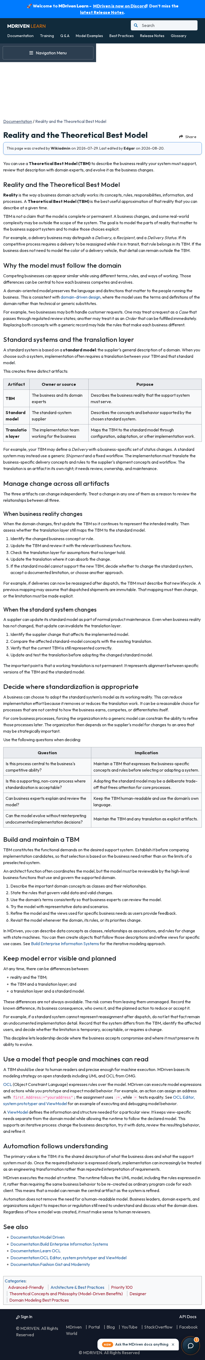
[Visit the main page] (26, 25)
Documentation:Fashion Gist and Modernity (50, 1264)
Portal (94, 1327)
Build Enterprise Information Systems (65, 943)
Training (47, 35)
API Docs (187, 1316)
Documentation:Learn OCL (35, 1250)
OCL (7, 1084)
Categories (15, 1280)
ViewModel (17, 1112)
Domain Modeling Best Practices (39, 1300)
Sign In (26, 1316)
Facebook (188, 1327)
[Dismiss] (173, 1344)
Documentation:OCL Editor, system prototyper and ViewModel (68, 1257)
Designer (137, 1293)
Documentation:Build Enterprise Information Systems (59, 1244)
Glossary (178, 35)
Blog (111, 1327)
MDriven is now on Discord (120, 6)
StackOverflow (158, 1327)
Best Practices (121, 35)
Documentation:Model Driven (37, 1237)
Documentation (20, 35)
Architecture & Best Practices (77, 1287)
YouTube (129, 1327)
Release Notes (152, 35)
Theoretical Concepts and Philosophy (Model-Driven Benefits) (66, 1293)
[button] (138, 1344)
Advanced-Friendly (26, 1287)
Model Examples (89, 35)
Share (190, 136)
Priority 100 (122, 1287)
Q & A (64, 35)
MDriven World (74, 1330)
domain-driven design (80, 297)
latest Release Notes (102, 12)
